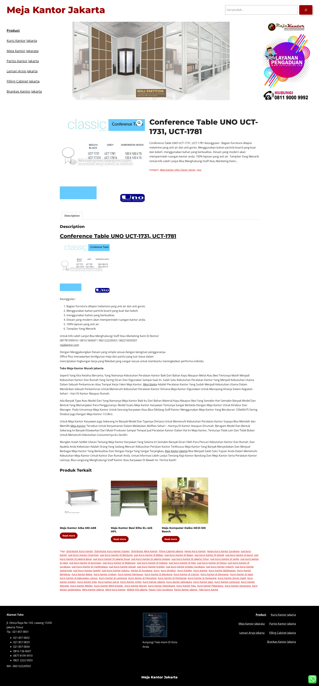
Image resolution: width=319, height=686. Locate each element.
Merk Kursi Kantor (115, 589)
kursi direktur (168, 570)
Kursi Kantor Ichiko (130, 581)
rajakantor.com (69, 345)
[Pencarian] (305, 10)
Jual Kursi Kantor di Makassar (119, 562)
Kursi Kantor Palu (186, 585)
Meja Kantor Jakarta (56, 9)
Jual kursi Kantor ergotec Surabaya (185, 566)
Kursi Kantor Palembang (161, 585)
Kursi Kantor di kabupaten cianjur (79, 578)
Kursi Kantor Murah (136, 585)
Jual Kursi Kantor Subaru (115, 570)
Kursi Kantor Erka (87, 581)
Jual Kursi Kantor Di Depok (209, 555)
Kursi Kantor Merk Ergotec (108, 585)
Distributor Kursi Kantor (79, 551)
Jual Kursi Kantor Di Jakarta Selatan (150, 559)
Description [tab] (72, 215)
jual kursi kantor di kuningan (85, 562)
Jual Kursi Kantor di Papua (211, 562)
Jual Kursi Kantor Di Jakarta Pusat (111, 559)
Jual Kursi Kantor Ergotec (151, 566)
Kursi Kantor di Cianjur (186, 574)
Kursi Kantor (200, 570)
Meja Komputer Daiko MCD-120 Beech (184, 529)
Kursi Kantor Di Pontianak (172, 578)
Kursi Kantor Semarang (238, 585)
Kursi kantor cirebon (105, 574)
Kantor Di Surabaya (141, 570)
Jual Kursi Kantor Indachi (220, 566)
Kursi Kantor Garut (108, 581)
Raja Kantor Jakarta (176, 451)
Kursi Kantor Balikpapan (222, 570)
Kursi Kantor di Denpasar (215, 574)
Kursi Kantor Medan (81, 585)
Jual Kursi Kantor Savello (87, 570)
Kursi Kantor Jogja (203, 581)
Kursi (157, 570)
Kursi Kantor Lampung (227, 581)
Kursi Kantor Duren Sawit (232, 578)
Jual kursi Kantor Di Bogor (179, 555)
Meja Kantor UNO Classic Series (177, 169)
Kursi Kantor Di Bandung (158, 574)
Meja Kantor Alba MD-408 (78, 528)
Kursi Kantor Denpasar (130, 574)
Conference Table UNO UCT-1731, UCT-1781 (118, 236)
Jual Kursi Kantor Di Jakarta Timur (190, 559)
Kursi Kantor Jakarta (154, 581)
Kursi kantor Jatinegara (179, 581)
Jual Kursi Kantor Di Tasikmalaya (90, 566)
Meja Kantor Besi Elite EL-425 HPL (131, 529)
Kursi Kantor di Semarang (202, 578)
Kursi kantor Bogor (82, 574)
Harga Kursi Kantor (195, 551)
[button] (139, 123)
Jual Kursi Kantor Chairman (83, 555)
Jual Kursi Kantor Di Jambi (224, 559)
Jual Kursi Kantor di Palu (182, 562)
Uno (199, 169)
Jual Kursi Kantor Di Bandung (116, 555)
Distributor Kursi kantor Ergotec (112, 551)
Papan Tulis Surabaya (161, 589)
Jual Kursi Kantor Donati (122, 566)
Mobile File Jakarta (137, 589)
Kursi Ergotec (184, 570)
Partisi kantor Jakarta (185, 589)
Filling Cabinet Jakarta (171, 551)
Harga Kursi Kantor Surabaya (223, 551)
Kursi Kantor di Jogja (241, 574)
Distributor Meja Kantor (144, 551)
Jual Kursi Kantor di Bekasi (148, 555)
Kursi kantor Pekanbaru (210, 585)
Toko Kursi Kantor (208, 589)
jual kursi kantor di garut (239, 555)
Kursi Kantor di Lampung (113, 578)
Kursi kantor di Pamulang (142, 578)
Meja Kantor (78, 426)
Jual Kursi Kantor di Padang (152, 562)
